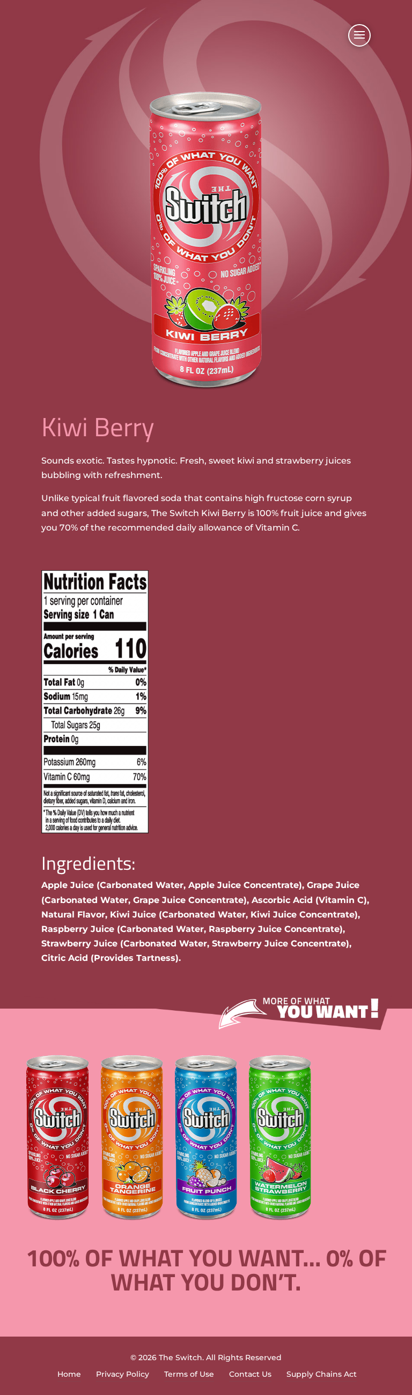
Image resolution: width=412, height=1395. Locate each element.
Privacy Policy (122, 1374)
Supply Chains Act (321, 1374)
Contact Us (250, 1374)
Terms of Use (189, 1374)
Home (69, 1374)
